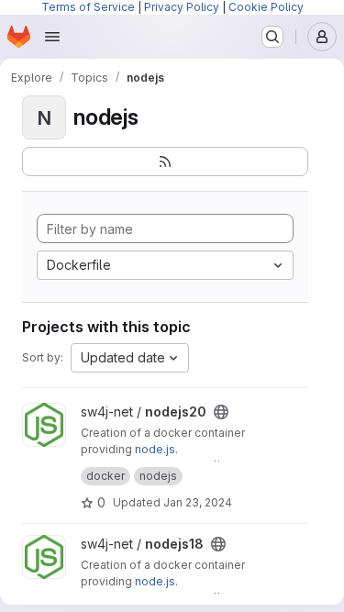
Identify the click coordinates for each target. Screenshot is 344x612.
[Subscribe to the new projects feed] (165, 161)
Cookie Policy (266, 7)
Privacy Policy (181, 7)
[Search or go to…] (272, 37)
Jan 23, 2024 (197, 502)
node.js (155, 449)
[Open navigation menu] (52, 36)
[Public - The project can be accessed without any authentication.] (221, 412)
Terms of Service (88, 7)
